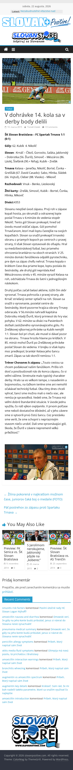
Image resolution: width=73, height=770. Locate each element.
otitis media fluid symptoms (18, 650)
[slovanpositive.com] (6, 49)
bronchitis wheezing (13, 668)
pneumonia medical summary (19, 629)
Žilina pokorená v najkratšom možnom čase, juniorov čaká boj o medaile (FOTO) (33, 496)
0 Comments (51, 127)
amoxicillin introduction (15, 698)
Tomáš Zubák (34, 127)
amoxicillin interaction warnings (20, 659)
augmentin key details (14, 686)
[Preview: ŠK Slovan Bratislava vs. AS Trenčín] (60, 532)
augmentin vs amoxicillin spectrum (22, 677)
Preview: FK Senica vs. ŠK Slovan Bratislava (13, 553)
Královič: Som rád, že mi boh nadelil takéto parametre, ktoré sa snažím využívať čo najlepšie (35, 689)
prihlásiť (7, 592)
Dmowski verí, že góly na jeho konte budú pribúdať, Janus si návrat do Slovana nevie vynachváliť (35, 620)
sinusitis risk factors (13, 608)
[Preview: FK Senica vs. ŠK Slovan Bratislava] (13, 532)
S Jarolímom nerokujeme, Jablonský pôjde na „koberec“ (36, 552)
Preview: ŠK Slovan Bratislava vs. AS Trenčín (59, 553)
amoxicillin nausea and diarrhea (20, 616)
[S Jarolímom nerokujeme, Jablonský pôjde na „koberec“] (36, 532)
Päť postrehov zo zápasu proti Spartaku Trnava (32, 509)
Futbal (9, 108)
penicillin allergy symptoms (17, 641)
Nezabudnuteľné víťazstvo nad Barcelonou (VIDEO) (38, 13)
